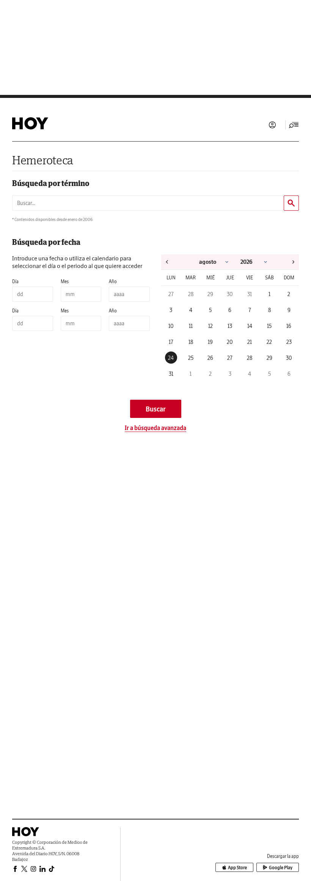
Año (113, 281)
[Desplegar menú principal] (294, 124)
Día (15, 281)
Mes (65, 281)
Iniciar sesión (272, 124)
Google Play (280, 867)
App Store (237, 867)
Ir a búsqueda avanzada (155, 428)
